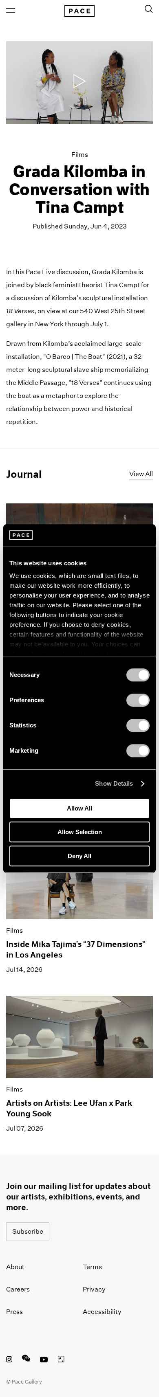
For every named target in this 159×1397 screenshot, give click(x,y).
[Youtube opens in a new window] (44, 1360)
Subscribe (27, 1231)
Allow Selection (79, 831)
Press (14, 1312)
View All (141, 474)
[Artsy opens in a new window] (61, 1360)
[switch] (138, 700)
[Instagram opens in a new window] (9, 1360)
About (15, 1267)
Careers (18, 1289)
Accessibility (102, 1312)
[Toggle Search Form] (149, 9)
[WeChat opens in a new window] (26, 1360)
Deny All (79, 855)
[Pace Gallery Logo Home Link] (79, 11)
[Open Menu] (10, 10)
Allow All (79, 808)
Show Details (114, 783)
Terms (92, 1267)
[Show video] (79, 82)
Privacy (94, 1289)
